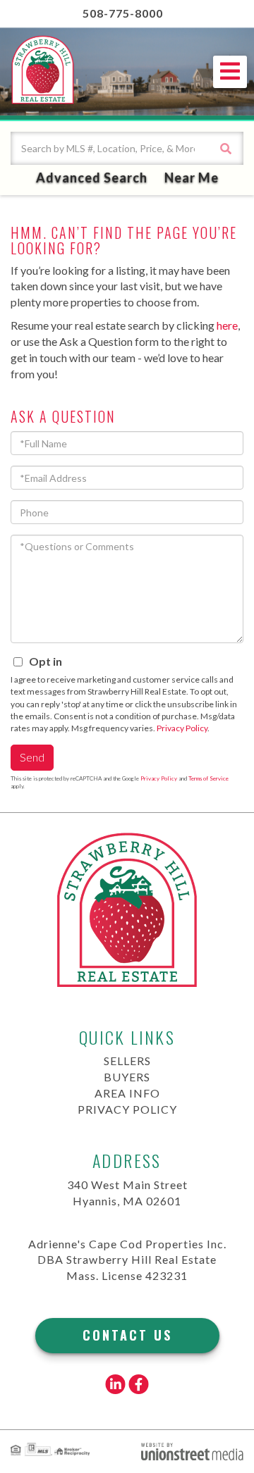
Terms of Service (208, 778)
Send (32, 757)
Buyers (127, 1076)
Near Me (191, 177)
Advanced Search (91, 177)
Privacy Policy (182, 728)
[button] (225, 148)
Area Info (127, 1093)
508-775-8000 (123, 13)
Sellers (127, 1060)
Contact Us (127, 1335)
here (227, 325)
